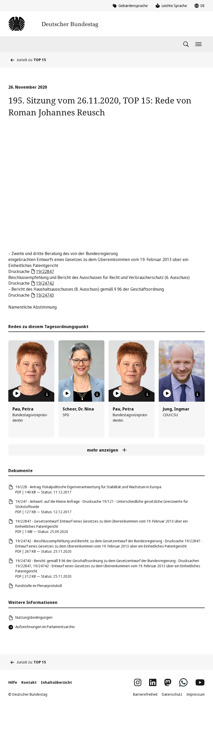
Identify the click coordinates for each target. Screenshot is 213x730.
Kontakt (29, 682)
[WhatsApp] (183, 682)
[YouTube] (200, 682)
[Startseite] (53, 24)
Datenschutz (172, 694)
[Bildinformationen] (47, 394)
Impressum (196, 694)
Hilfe (12, 682)
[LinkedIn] (152, 682)
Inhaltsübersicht (56, 682)
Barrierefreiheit (145, 694)
